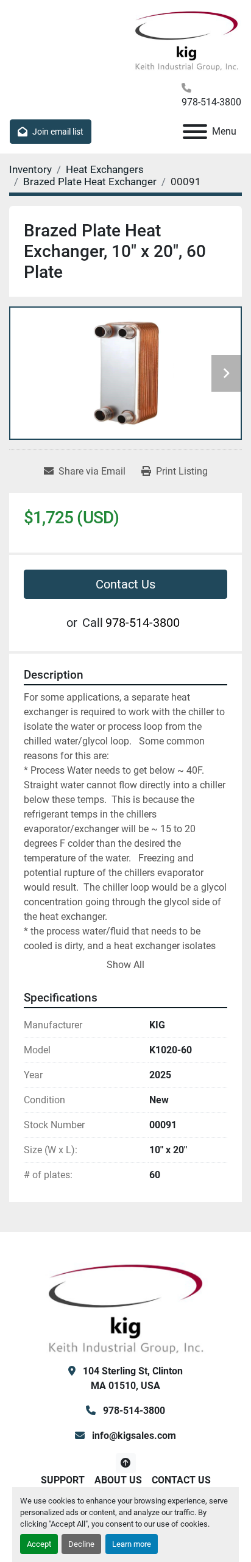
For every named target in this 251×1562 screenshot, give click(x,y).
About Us (118, 1480)
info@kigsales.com (133, 1435)
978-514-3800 (211, 102)
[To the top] (126, 1463)
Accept (39, 1544)
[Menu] (195, 131)
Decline (81, 1544)
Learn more (131, 1544)
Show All (125, 964)
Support (63, 1480)
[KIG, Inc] (125, 1307)
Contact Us (125, 584)
